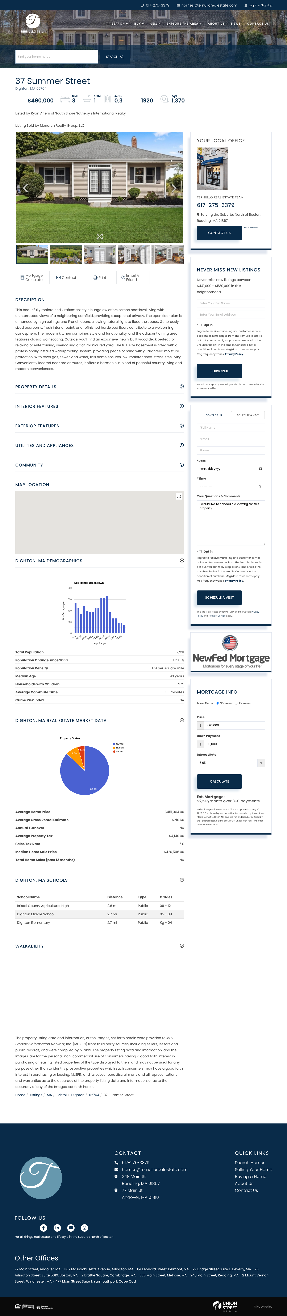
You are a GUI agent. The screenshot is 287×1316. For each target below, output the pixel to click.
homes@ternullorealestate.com (208, 5)
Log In (252, 5)
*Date (201, 461)
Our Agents (251, 227)
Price (200, 717)
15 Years (245, 703)
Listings (36, 1095)
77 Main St (140, 1193)
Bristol (62, 1095)
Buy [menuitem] (137, 23)
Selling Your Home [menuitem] (253, 1169)
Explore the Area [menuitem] (182, 23)
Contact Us (219, 232)
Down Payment (208, 736)
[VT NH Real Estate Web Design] (225, 1306)
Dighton (77, 1095)
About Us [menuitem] (216, 23)
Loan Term (205, 703)
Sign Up (266, 5)
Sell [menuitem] (153, 23)
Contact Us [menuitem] (258, 23)
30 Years (226, 703)
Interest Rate (206, 754)
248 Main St (141, 1180)
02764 (94, 1095)
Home (20, 1095)
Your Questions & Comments (219, 496)
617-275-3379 (157, 5)
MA (49, 1095)
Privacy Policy (234, 354)
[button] (115, 57)
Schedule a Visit (248, 415)
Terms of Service (216, 615)
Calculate (219, 781)
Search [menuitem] (118, 23)
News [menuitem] (236, 23)
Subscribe (220, 371)
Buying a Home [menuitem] (250, 1176)
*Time (201, 478)
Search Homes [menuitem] (250, 1163)
